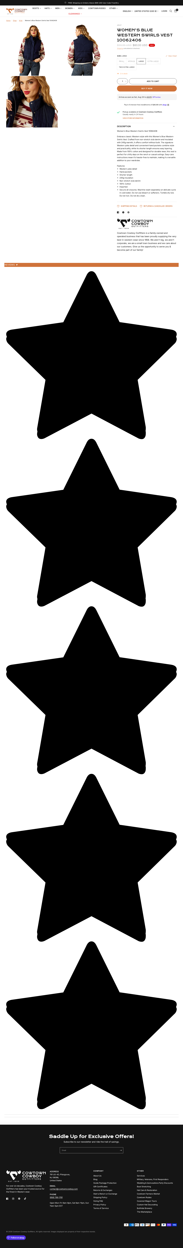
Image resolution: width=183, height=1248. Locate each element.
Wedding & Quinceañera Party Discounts (155, 1183)
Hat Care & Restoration (147, 1190)
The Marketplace (144, 1212)
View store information (133, 118)
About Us (97, 1176)
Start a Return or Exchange (105, 1194)
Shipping (120, 48)
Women (69, 8)
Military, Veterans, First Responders (152, 1179)
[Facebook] (9, 1198)
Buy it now (146, 88)
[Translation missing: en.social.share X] (123, 212)
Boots (35, 8)
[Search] (170, 11)
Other (112, 8)
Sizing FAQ (98, 1201)
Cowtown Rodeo (97, 8)
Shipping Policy (100, 1197)
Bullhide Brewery (144, 1208)
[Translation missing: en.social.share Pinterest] (128, 212)
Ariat (20, 20)
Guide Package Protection (105, 1183)
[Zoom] (52, 29)
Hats (47, 8)
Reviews (11, 265)
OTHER (140, 1171)
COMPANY (98, 1171)
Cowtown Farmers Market (148, 1194)
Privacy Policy (99, 1204)
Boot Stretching (144, 1186)
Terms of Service (101, 1208)
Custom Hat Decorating (147, 1204)
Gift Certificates (100, 1186)
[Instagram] (15, 1198)
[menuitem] (37, 8)
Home (8, 20)
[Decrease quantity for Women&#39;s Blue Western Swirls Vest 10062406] (119, 81)
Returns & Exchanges (102, 1190)
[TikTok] (27, 1198)
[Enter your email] (120, 1150)
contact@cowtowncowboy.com (64, 1189)
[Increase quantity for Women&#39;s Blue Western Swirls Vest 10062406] (126, 81)
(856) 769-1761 (56, 1197)
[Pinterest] (21, 1198)
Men (57, 8)
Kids (80, 8)
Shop (15, 20)
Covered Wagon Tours (147, 1201)
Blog (95, 1179)
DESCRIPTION (124, 126)
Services (141, 1176)
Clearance (74, 14)
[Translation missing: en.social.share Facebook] (118, 212)
